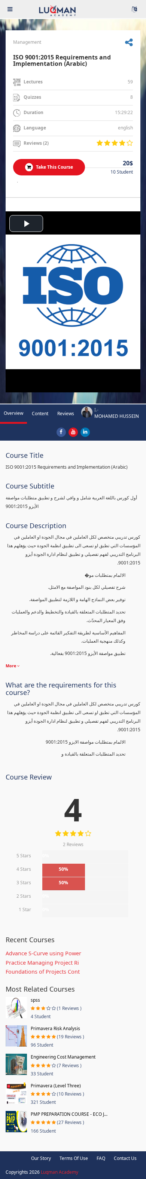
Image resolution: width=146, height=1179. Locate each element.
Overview (13, 413)
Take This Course (54, 167)
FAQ (101, 1158)
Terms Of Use (74, 1158)
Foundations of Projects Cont (43, 971)
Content (40, 413)
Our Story (41, 1158)
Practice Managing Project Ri (42, 962)
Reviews (65, 413)
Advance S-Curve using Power (43, 953)
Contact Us (125, 1158)
